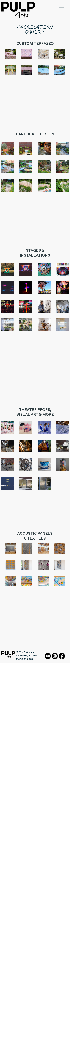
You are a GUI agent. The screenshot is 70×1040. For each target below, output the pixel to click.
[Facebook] (62, 656)
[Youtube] (48, 656)
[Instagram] (55, 656)
